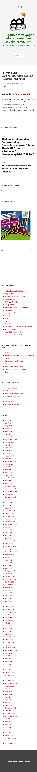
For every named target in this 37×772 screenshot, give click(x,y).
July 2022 (8, 467)
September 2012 (11, 716)
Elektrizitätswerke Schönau (14, 393)
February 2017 (10, 571)
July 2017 (8, 557)
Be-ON (7, 353)
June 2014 (8, 659)
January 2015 (9, 639)
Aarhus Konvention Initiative (15, 291)
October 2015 (10, 615)
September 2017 (11, 552)
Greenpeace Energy (12, 396)
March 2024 (9, 448)
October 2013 (10, 680)
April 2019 (8, 505)
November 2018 (10, 519)
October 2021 (10, 478)
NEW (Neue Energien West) (14, 366)
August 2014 (9, 653)
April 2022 (8, 470)
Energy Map (9, 310)
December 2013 (10, 675)
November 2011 (10, 741)
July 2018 (8, 527)
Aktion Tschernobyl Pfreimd (15, 296)
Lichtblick (8, 399)
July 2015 (8, 623)
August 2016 (9, 587)
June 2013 (8, 691)
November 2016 (10, 579)
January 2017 (9, 574)
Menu (16, 55)
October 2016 (10, 582)
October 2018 (10, 522)
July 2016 (8, 590)
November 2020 (10, 489)
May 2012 (8, 724)
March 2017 (9, 568)
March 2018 (9, 538)
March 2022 (9, 472)
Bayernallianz (10, 299)
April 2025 (8, 434)
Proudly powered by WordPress (18, 761)
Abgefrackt (9, 294)
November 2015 (10, 612)
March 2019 (9, 508)
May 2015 (8, 628)
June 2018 (8, 530)
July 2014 (8, 656)
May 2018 (8, 533)
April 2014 (8, 664)
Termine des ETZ (22, 94)
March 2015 (9, 634)
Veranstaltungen (10, 128)
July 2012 (8, 719)
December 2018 (10, 516)
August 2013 (9, 686)
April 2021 (8, 480)
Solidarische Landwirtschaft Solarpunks (19, 326)
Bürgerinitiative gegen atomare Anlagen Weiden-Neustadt (18, 38)
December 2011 (10, 738)
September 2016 (11, 585)
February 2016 (10, 604)
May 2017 (8, 563)
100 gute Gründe (11, 388)
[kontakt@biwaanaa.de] (21, 7)
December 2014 (10, 642)
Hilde (5, 86)
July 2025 (8, 428)
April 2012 (8, 727)
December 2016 (10, 576)
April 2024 (8, 445)
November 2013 (10, 678)
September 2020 (11, 491)
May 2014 (8, 661)
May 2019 (8, 502)
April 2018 (8, 535)
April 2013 (8, 697)
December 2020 (10, 486)
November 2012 (10, 711)
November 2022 (10, 459)
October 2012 (10, 713)
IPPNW (7, 316)
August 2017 (9, 554)
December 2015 (10, 609)
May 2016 (8, 596)
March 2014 (9, 667)
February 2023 (10, 453)
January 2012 (9, 735)
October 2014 (10, 648)
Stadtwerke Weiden (12, 404)
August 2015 (9, 620)
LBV (6, 321)
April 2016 (8, 598)
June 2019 (8, 500)
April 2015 (8, 631)
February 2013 (10, 702)
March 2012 (9, 730)
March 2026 (9, 423)
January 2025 (9, 437)
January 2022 (9, 475)
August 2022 (9, 464)
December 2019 (10, 497)
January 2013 (9, 705)
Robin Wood (9, 324)
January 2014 (9, 672)
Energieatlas (9, 305)
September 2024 (11, 439)
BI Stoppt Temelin (11, 302)
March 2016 (9, 601)
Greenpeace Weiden (12, 313)
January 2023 (9, 456)
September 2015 (11, 617)
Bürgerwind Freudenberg (14, 361)
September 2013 (11, 683)
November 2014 (10, 645)
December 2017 (10, 546)
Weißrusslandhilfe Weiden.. (14, 335)
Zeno (6, 372)
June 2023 (8, 450)
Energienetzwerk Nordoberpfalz (16, 307)
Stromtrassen (10, 329)
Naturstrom (9, 402)
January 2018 (9, 543)
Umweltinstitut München (14, 332)
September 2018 (11, 524)
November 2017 (10, 549)
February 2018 (10, 541)
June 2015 (8, 626)
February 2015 (10, 637)
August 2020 (9, 494)
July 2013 (8, 689)
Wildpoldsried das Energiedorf (15, 369)
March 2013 (9, 700)
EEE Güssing (9, 364)
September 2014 (11, 650)
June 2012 (8, 722)
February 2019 (10, 511)
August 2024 (9, 442)
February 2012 (10, 732)
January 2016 (9, 606)
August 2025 (9, 426)
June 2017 (8, 560)
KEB (6, 318)
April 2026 (8, 420)
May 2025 (8, 431)
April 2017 (8, 565)
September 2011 (11, 743)
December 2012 (10, 708)
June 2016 (8, 593)
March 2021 (9, 483)
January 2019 (9, 513)
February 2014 (10, 669)
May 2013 (8, 694)
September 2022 (11, 461)
